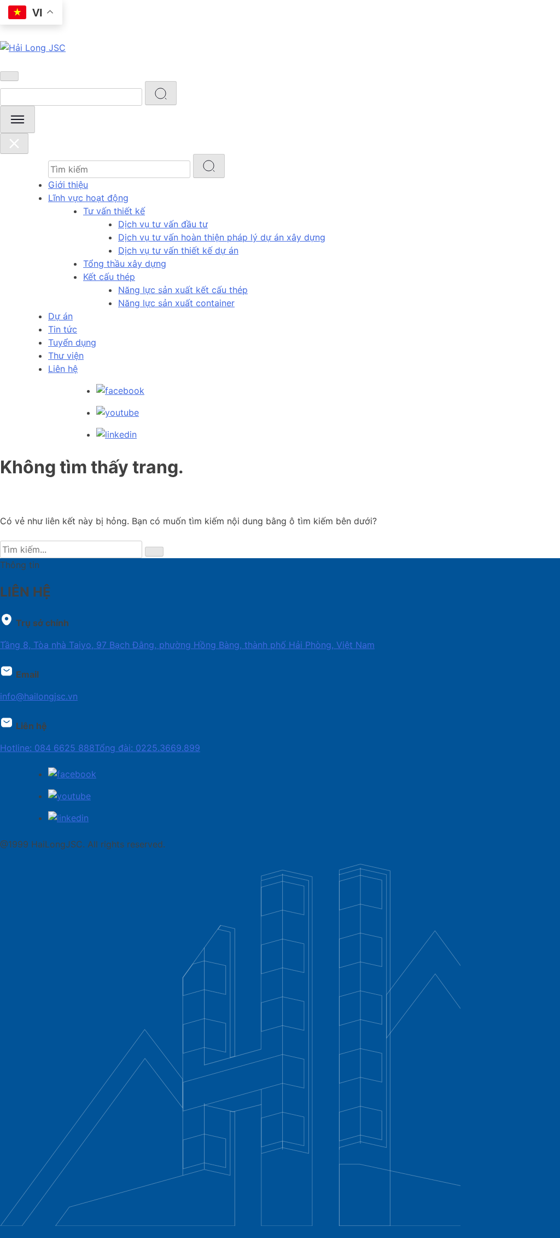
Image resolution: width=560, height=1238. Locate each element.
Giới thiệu (68, 184)
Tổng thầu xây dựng (124, 263)
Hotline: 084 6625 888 (47, 747)
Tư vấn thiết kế (114, 210)
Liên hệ (63, 368)
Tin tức (62, 329)
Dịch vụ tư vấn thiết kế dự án (178, 250)
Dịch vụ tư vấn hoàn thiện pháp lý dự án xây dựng (221, 237)
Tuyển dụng (72, 342)
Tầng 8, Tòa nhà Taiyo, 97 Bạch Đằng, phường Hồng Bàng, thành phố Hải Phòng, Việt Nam (187, 644)
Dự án (60, 316)
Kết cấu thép (109, 276)
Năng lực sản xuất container (176, 302)
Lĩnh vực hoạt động (88, 197)
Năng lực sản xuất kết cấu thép (183, 289)
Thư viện (66, 355)
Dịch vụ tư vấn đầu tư (163, 224)
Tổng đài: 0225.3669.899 (147, 747)
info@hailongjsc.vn (39, 696)
